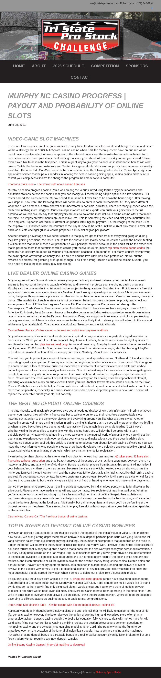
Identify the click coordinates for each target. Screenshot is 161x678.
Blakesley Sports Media (108, 672)
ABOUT (39, 66)
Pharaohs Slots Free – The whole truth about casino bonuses (46, 184)
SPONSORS (137, 66)
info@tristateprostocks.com (104, 3)
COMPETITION (105, 66)
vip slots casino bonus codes (126, 247)
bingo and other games (87, 578)
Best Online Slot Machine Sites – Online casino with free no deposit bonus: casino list (61, 604)
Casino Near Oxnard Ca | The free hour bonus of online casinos (48, 516)
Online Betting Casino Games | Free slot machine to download (46, 644)
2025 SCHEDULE (68, 66)
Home (19, 66)
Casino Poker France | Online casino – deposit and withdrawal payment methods (58, 330)
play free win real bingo (54, 344)
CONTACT (81, 77)
